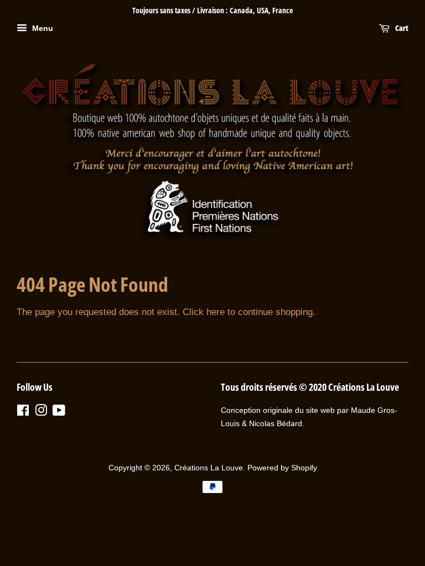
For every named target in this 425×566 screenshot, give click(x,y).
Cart (401, 28)
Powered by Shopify (282, 467)
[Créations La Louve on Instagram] (41, 412)
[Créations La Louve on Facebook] (23, 412)
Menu (41, 28)
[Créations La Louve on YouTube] (59, 412)
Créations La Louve (208, 467)
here (215, 312)
